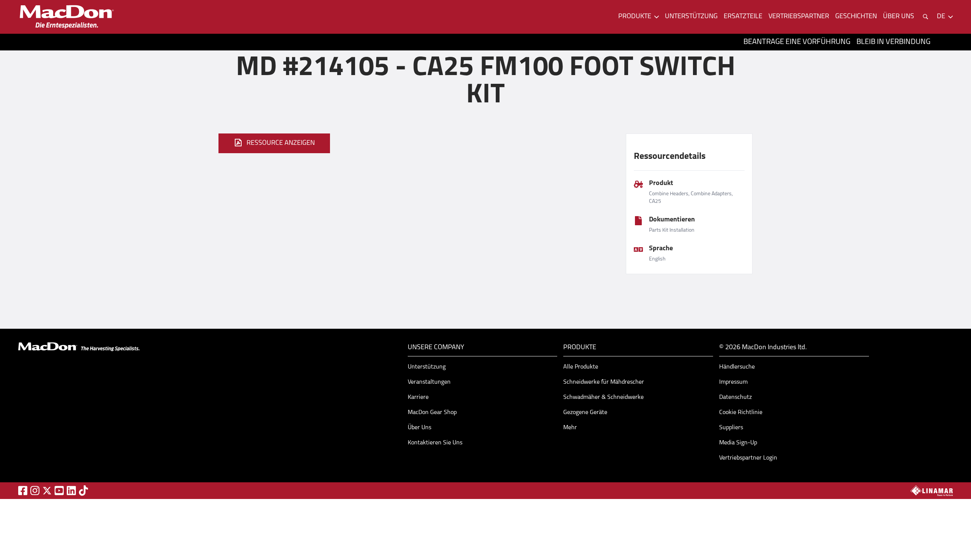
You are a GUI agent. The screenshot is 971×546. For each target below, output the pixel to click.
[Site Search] (925, 16)
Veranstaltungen (429, 382)
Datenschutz (735, 397)
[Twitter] (47, 490)
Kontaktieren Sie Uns (435, 443)
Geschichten (856, 16)
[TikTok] (83, 490)
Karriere (418, 397)
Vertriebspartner (798, 16)
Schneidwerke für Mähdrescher (603, 382)
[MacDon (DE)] (66, 17)
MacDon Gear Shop (432, 413)
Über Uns (419, 428)
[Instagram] (34, 490)
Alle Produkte (580, 367)
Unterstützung (691, 16)
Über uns (898, 16)
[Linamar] (931, 490)
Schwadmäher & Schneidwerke (603, 397)
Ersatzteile (743, 16)
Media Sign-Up (738, 443)
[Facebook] (22, 490)
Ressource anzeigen (281, 143)
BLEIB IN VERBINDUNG (893, 42)
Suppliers (731, 428)
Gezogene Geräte (585, 413)
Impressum (733, 382)
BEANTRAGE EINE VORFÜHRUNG (796, 42)
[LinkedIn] (71, 490)
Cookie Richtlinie (740, 413)
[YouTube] (59, 490)
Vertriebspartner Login (748, 458)
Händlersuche (737, 367)
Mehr (570, 428)
